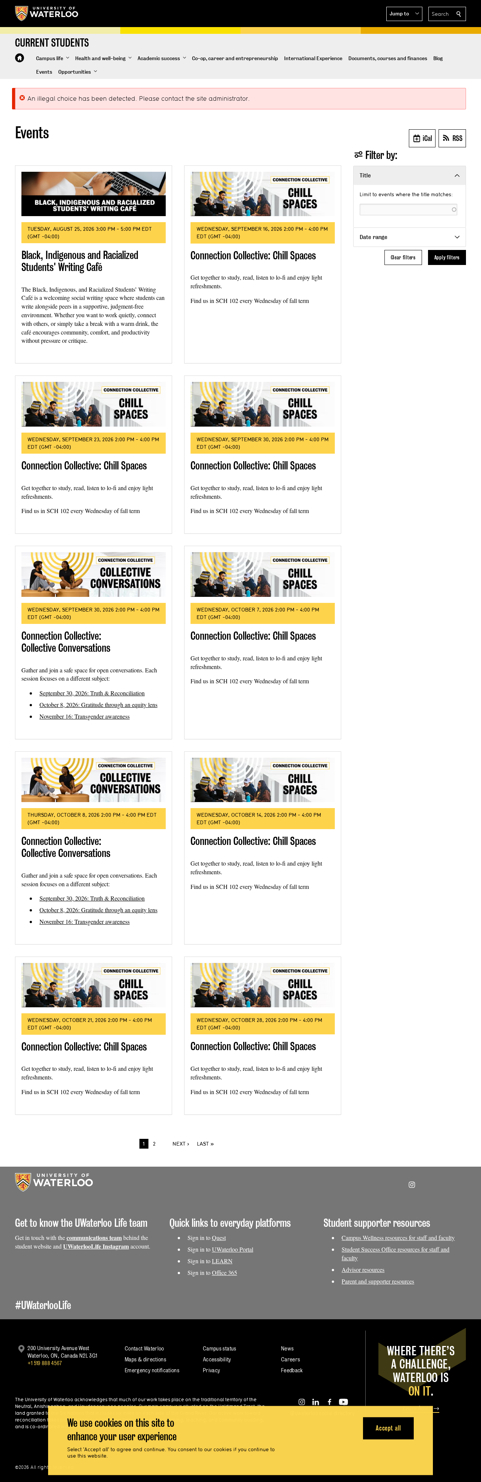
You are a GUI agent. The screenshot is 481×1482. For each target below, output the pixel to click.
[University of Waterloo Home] (47, 13)
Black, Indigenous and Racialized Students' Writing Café (79, 261)
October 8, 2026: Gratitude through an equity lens (98, 704)
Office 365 (224, 1272)
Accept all (388, 1428)
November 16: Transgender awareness (84, 716)
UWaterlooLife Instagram (96, 1246)
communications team (94, 1237)
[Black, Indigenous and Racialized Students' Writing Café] (93, 194)
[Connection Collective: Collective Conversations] (93, 574)
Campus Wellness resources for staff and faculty (398, 1237)
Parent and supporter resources (378, 1281)
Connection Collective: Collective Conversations (65, 641)
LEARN (222, 1261)
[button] (404, 14)
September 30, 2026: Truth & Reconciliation (92, 693)
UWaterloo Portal (232, 1249)
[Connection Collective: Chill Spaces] (263, 194)
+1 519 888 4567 (44, 1363)
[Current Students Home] (19, 57)
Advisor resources (363, 1269)
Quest (219, 1237)
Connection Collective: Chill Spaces (253, 255)
